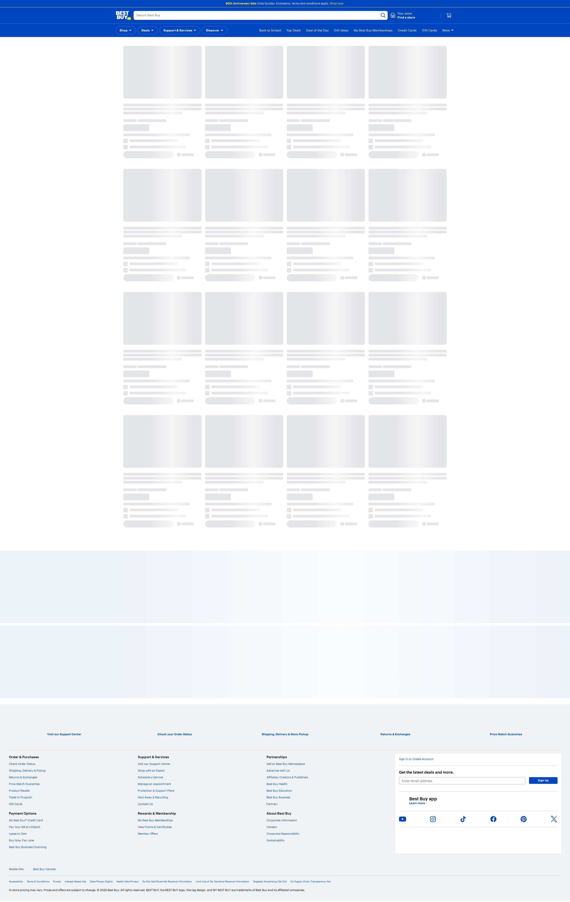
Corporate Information (282, 519)
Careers (272, 526)
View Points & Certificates (155, 526)
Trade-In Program (20, 496)
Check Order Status (22, 463)
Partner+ (272, 503)
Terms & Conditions (38, 580)
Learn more (418, 502)
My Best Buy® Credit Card (26, 519)
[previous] (124, 178)
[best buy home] (123, 15)
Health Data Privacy (127, 580)
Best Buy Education (279, 490)
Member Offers (148, 533)
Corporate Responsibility (283, 533)
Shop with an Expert (151, 470)
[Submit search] (383, 15)
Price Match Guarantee (24, 483)
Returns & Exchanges (23, 476)
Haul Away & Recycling (153, 496)
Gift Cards (15, 503)
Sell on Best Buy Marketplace (286, 463)
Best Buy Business (278, 496)
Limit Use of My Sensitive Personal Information (222, 580)
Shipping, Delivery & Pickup (27, 470)
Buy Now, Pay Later (22, 540)
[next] (445, 178)
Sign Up (543, 480)
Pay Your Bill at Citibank (24, 526)
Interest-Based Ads (75, 580)
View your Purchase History (140, 93)
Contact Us (145, 503)
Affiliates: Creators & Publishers (287, 476)
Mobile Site (16, 568)
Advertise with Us (278, 470)
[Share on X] (554, 518)
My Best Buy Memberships (155, 519)
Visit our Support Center (154, 463)
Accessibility (16, 580)
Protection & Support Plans (156, 490)
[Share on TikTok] (463, 518)
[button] (402, 15)
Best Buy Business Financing (28, 546)
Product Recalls (19, 490)
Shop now (336, 3)
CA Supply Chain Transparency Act (310, 580)
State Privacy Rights (101, 580)
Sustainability (276, 540)
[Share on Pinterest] (523, 518)
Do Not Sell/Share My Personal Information (167, 580)
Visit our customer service (303, 93)
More (446, 30)
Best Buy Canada (44, 568)
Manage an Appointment (154, 483)
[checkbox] (135, 71)
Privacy (57, 580)
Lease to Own (18, 533)
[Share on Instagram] (432, 518)
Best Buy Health (277, 483)
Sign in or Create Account (416, 458)
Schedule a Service (150, 476)
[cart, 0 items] (449, 15)
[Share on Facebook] (493, 518)
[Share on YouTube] (402, 518)
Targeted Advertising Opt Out (270, 580)
